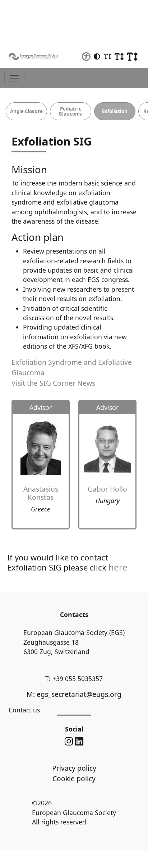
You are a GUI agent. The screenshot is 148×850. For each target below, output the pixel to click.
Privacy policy (74, 768)
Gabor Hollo (107, 489)
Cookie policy (74, 778)
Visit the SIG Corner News (53, 383)
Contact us (24, 710)
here (118, 567)
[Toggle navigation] (14, 78)
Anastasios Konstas (40, 493)
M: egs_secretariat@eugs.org (74, 694)
